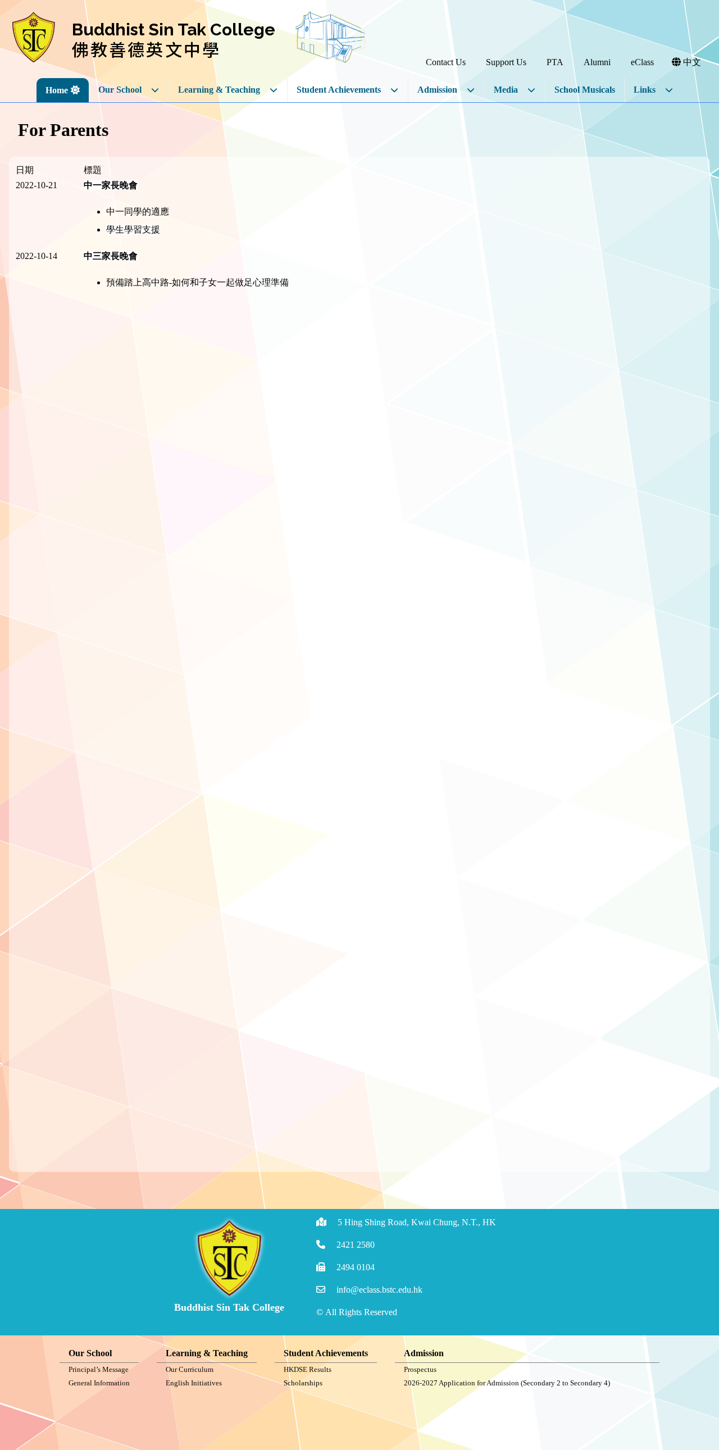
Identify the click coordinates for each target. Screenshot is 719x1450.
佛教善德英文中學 (146, 49)
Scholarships (303, 1383)
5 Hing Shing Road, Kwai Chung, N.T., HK (417, 1222)
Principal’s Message (99, 1370)
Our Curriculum (189, 1370)
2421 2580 (355, 1244)
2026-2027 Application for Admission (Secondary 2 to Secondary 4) (507, 1383)
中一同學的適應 (137, 211)
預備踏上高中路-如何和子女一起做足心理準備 (197, 282)
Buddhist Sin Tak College (173, 29)
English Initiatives (194, 1383)
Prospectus (420, 1370)
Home (56, 90)
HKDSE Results (307, 1370)
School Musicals (584, 89)
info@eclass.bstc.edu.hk (379, 1289)
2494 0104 (355, 1267)
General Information (99, 1383)
